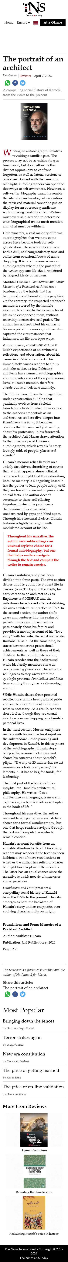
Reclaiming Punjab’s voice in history (34, 1234)
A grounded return (34, 1150)
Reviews (25, 76)
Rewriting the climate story (34, 1192)
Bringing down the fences (28, 1021)
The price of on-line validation (33, 1087)
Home (8, 22)
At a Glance (53, 22)
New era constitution (24, 1054)
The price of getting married (31, 1070)
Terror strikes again (22, 1037)
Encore (22, 22)
